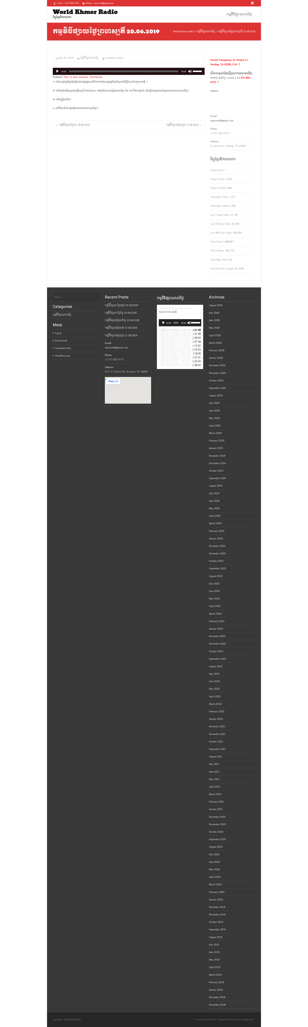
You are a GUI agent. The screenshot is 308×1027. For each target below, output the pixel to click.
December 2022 (217, 636)
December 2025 (217, 365)
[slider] (198, 71)
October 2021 (216, 741)
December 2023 (217, 546)
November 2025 (217, 373)
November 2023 (217, 553)
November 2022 (217, 644)
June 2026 (214, 320)
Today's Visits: (218, 179)
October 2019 (216, 922)
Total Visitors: (217, 250)
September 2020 (217, 839)
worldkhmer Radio (114, 58)
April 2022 (215, 696)
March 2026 (215, 343)
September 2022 (217, 659)
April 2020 (215, 877)
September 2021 (217, 749)
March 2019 (215, 975)
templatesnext (247, 1019)
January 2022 (216, 719)
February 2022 (216, 711)
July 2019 (214, 944)
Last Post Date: (218, 268)
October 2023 (216, 561)
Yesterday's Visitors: (220, 206)
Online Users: (217, 170)
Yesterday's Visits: (219, 197)
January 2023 (216, 629)
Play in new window (75, 77)
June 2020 (214, 862)
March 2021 (215, 794)
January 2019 (216, 990)
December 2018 (217, 997)
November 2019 (217, 914)
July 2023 (214, 583)
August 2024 (215, 486)
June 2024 (214, 501)
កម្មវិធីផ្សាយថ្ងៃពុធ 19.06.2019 (73, 125)
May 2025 (214, 418)
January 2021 (216, 809)
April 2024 (214, 516)
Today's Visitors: (219, 188)
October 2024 (216, 471)
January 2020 (216, 899)
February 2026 (216, 350)
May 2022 (214, 689)
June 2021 (214, 772)
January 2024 (216, 538)
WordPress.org (62, 356)
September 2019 (217, 929)
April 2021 (214, 787)
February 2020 (216, 892)
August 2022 (215, 666)
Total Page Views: (219, 259)
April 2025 (215, 425)
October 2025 (216, 380)
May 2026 (214, 328)
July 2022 (214, 674)
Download (96, 77)
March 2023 (215, 614)
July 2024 (214, 493)
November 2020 (217, 824)
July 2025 (214, 403)
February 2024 (216, 531)
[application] (129, 71)
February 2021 (216, 801)
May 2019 (214, 959)
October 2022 (216, 651)
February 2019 (216, 982)
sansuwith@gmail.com (221, 120)
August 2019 (215, 937)
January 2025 (216, 448)
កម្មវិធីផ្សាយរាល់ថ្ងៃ (239, 14)
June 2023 (214, 591)
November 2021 (217, 734)
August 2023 (215, 576)
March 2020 (215, 884)
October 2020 (216, 832)
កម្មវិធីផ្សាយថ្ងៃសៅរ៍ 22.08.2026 (121, 328)
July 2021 (214, 764)
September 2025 (217, 388)
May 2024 (214, 508)
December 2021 (217, 726)
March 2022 (215, 704)
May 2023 (214, 598)
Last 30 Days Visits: (221, 224)
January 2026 (216, 358)
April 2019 (214, 967)
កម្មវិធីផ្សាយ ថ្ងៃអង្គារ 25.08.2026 (121, 305)
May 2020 (214, 869)
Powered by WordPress (206, 1019)
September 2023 (217, 568)
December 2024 (217, 456)
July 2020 (214, 854)
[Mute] (190, 71)
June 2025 (214, 410)
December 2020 (217, 817)
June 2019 (214, 952)
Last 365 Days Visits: (221, 233)
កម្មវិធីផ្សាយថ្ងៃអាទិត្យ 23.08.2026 (122, 320)
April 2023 (215, 606)
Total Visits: (216, 241)
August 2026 (215, 305)
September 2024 (217, 478)
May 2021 (214, 779)
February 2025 (216, 440)
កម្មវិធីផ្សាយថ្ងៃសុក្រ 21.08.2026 (121, 335)
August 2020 (215, 847)
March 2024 (215, 523)
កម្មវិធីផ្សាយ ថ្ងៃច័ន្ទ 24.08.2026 (121, 313)
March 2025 (215, 433)
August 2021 (215, 756)
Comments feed (63, 348)
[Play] (57, 71)
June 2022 (214, 681)
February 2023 (216, 621)
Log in (58, 333)
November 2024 (217, 463)
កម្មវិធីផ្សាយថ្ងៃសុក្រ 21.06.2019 (184, 125)
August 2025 (215, 395)
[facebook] (252, 4)
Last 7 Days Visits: (220, 215)
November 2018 (217, 1005)
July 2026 (214, 313)
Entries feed (61, 340)
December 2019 (217, 907)
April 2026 (214, 335)
